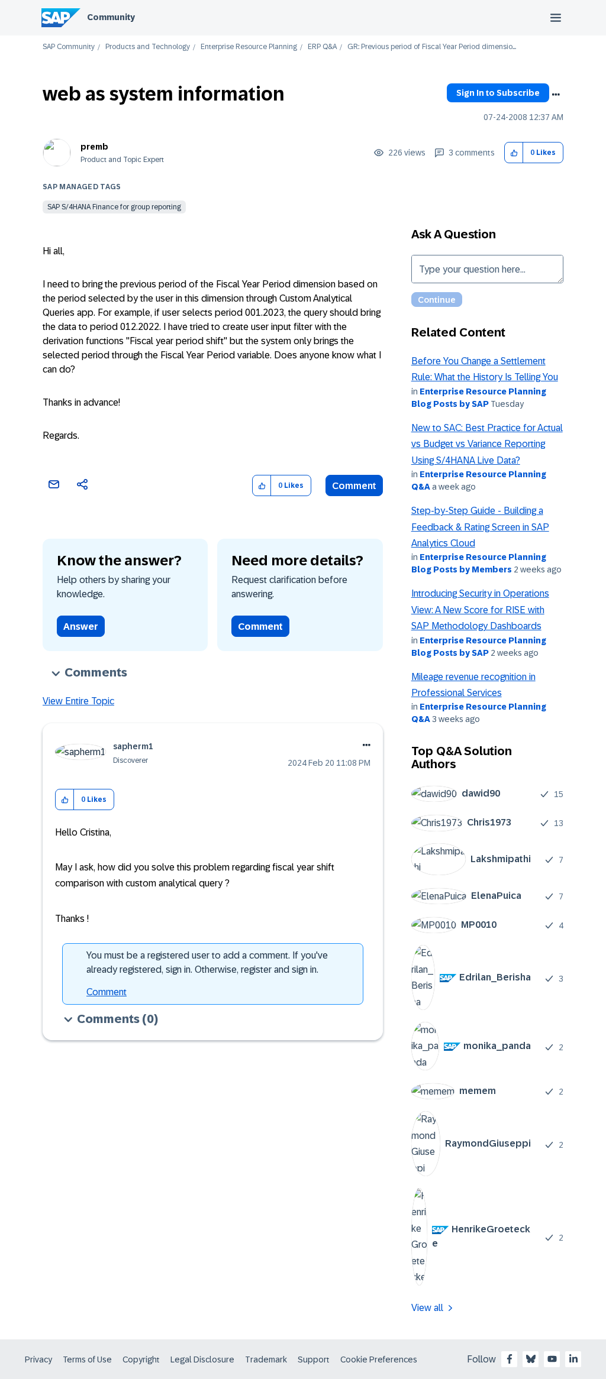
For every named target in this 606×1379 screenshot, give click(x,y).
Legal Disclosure (202, 1359)
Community (111, 17)
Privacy (38, 1359)
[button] (514, 153)
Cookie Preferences (378, 1359)
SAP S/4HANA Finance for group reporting (114, 207)
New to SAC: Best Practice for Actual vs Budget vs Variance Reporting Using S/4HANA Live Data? (487, 444)
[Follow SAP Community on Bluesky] (531, 1359)
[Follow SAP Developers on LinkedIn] (573, 1359)
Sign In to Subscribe (498, 93)
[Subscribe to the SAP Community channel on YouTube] (552, 1359)
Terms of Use (87, 1359)
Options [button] (555, 94)
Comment (354, 486)
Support (314, 1359)
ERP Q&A (322, 47)
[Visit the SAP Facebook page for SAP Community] (509, 1359)
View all (427, 1308)
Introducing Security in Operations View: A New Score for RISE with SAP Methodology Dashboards (480, 609)
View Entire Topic (78, 701)
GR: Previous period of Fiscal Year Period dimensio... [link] (431, 47)
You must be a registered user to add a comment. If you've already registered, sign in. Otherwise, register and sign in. (207, 962)
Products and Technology (147, 47)
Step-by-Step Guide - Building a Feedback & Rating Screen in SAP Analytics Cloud (480, 527)
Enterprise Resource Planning (249, 47)
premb (94, 146)
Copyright (141, 1359)
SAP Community (69, 47)
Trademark (266, 1359)
